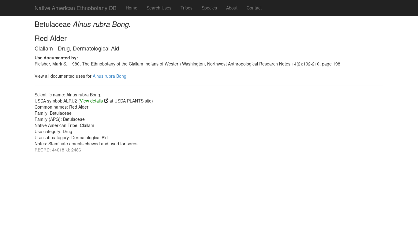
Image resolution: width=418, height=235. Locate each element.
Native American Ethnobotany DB (76, 8)
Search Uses (159, 8)
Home (131, 8)
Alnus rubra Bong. (110, 76)
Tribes (186, 8)
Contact (254, 8)
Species (209, 8)
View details (91, 101)
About (231, 8)
